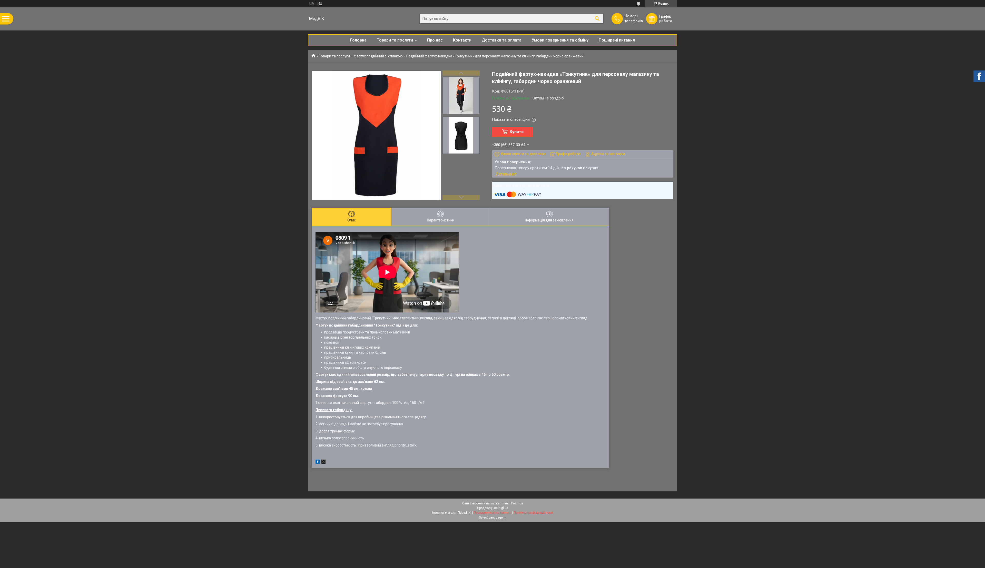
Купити (517, 131)
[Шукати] (597, 19)
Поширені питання (617, 40)
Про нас (435, 40)
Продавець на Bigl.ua (492, 508)
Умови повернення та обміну (560, 40)
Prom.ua (517, 503)
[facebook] (318, 462)
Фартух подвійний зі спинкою (378, 56)
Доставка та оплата (501, 40)
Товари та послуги (395, 40)
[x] (323, 462)
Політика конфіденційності (533, 512)
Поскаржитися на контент (492, 512)
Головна (358, 40)
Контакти (462, 40)
